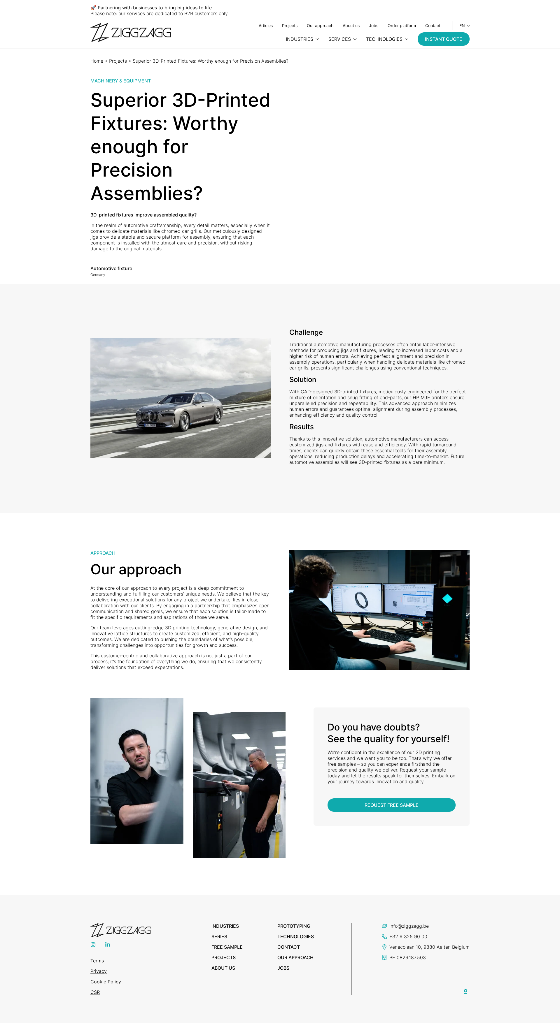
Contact (432, 25)
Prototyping (293, 926)
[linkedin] (107, 945)
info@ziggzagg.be (409, 926)
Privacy (98, 971)
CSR (95, 992)
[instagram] (93, 945)
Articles (266, 25)
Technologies (295, 936)
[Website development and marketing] (466, 990)
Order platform (402, 25)
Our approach (320, 25)
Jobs (373, 25)
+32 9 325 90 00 (408, 936)
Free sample (227, 947)
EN (462, 25)
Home (96, 61)
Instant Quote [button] (443, 39)
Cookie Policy (105, 982)
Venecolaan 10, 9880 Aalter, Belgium (429, 947)
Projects (290, 25)
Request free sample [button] (392, 805)
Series (219, 936)
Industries (225, 926)
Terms (97, 961)
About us (351, 25)
